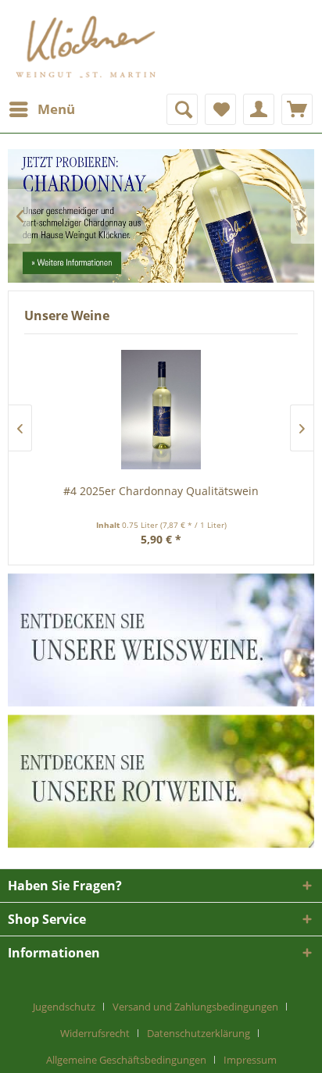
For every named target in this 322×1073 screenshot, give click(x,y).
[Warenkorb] (297, 109)
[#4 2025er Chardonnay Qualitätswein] (161, 409)
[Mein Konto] (258, 109)
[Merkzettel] (220, 109)
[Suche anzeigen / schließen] (182, 109)
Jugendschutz (64, 1007)
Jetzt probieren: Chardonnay (161, 216)
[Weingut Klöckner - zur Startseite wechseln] (86, 47)
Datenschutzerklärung (198, 1033)
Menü (56, 109)
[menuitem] (41, 109)
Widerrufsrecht (95, 1033)
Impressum (250, 1060)
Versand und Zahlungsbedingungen (195, 1007)
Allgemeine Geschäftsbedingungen (126, 1060)
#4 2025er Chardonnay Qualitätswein (161, 490)
